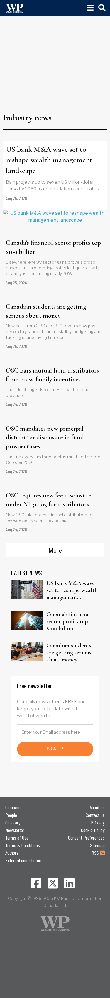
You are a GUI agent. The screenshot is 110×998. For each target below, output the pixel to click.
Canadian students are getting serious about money (46, 311)
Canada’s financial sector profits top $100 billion (53, 247)
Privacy (98, 822)
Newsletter (14, 830)
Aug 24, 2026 (16, 404)
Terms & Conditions (22, 845)
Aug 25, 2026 (16, 198)
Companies (15, 807)
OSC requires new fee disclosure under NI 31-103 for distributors (48, 500)
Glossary (13, 822)
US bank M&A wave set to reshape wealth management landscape (49, 160)
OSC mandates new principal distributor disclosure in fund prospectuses (45, 437)
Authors (11, 853)
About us (97, 807)
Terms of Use (16, 837)
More (55, 551)
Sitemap (97, 845)
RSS (96, 853)
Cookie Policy (93, 830)
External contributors (24, 860)
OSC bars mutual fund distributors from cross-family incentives (52, 375)
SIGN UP (55, 748)
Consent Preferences (86, 837)
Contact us (95, 815)
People (11, 815)
